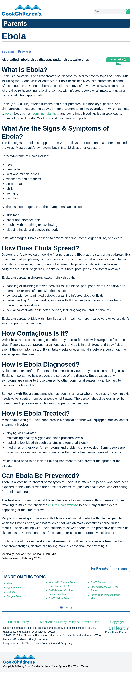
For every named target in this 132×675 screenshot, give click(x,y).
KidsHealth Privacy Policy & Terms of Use (69, 622)
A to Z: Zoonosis (99, 582)
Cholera (11, 591)
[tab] (119, 568)
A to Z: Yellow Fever (59, 598)
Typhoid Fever (14, 587)
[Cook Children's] (22, 10)
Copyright (117, 622)
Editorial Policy (18, 622)
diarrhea (52, 113)
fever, (9, 113)
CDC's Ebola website (63, 505)
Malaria (10, 583)
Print (25, 51)
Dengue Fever (14, 596)
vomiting (39, 113)
